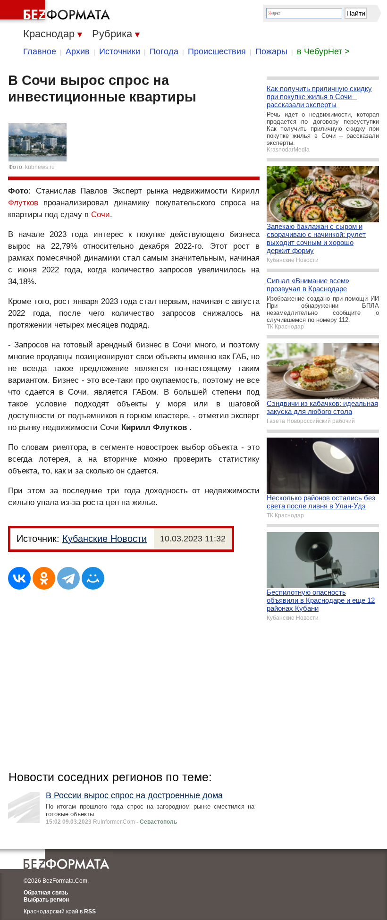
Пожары (271, 51)
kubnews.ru (40, 167)
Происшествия (217, 51)
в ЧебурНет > (323, 51)
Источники (119, 51)
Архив (78, 51)
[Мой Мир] (93, 578)
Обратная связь (46, 892)
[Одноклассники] (44, 578)
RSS (90, 911)
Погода (164, 51)
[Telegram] (68, 578)
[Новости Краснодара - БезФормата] (56, 12)
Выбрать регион (46, 899)
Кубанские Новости (104, 538)
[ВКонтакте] (19, 578)
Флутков (23, 202)
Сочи (100, 214)
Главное (39, 51)
